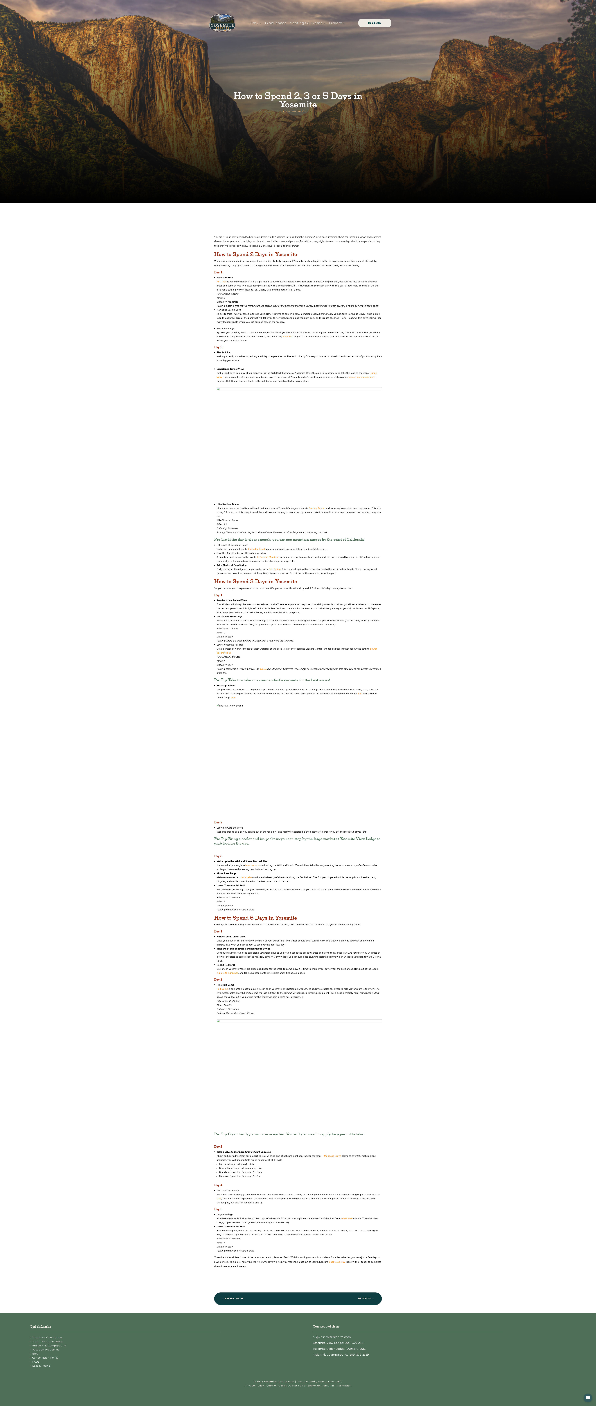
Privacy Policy (254, 1385)
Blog (35, 1353)
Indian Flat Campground (49, 1345)
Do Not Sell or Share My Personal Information (320, 1385)
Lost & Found (41, 1365)
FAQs (35, 1361)
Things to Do (305, 111)
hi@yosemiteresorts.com (332, 1337)
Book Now (374, 23)
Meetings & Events (306, 23)
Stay (255, 23)
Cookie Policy (275, 1385)
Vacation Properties (45, 1349)
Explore (335, 23)
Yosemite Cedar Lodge (47, 1341)
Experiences (275, 23)
